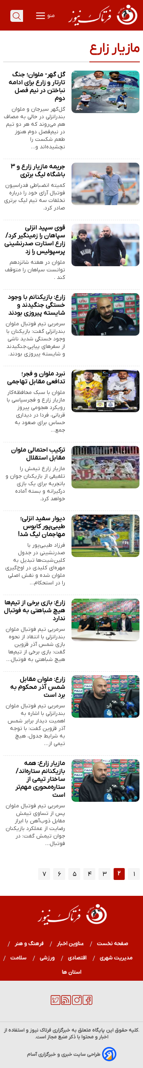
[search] (16, 16)
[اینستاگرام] (77, 1003)
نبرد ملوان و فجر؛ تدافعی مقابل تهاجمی (36, 378)
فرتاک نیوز (40, 1030)
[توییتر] (55, 1003)
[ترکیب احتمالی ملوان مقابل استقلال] (105, 467)
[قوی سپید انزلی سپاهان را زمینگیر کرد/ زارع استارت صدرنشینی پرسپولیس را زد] (105, 245)
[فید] (66, 1003)
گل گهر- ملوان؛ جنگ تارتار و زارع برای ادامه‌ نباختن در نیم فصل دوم (37, 86)
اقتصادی (77, 958)
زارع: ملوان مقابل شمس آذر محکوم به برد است (37, 687)
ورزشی (47, 958)
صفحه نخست (112, 943)
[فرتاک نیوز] (102, 27)
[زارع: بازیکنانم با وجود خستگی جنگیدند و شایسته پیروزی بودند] (105, 314)
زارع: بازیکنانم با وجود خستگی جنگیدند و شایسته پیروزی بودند (36, 305)
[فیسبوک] (88, 1003)
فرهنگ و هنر (29, 943)
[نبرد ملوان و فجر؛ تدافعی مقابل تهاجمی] (105, 391)
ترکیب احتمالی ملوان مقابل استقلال (38, 454)
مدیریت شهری (116, 958)
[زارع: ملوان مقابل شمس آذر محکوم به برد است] (105, 696)
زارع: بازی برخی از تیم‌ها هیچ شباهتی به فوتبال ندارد (34, 610)
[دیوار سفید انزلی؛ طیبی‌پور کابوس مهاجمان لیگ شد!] (105, 536)
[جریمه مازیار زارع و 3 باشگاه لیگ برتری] (105, 184)
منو (50, 15)
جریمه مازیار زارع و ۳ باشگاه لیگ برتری (38, 171)
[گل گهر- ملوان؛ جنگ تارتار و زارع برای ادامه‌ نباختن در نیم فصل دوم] (105, 92)
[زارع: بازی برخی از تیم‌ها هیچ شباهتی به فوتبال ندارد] (105, 620)
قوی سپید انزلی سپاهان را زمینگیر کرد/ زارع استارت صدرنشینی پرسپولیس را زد (34, 239)
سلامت (18, 958)
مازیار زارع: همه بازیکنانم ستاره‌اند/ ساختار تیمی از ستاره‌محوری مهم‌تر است (40, 779)
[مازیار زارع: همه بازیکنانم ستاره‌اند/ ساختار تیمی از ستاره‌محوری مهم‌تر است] (105, 780)
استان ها (71, 972)
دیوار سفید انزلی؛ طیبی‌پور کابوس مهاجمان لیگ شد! (41, 526)
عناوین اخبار (70, 943)
